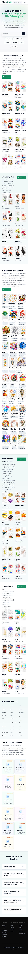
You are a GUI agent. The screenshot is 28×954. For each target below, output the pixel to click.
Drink (11, 709)
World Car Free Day (20, 113)
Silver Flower (14, 338)
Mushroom (14, 46)
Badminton (12, 706)
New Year (4, 691)
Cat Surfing (21, 416)
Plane (3, 729)
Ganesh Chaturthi (6, 167)
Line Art (4, 241)
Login (12, 925)
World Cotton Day (6, 559)
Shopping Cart (5, 732)
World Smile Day (6, 113)
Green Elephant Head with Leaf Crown (4, 321)
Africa (3, 706)
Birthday (17, 622)
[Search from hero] (23, 33)
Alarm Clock (20, 308)
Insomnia (19, 370)
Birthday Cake (13, 355)
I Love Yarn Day (4, 355)
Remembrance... (22, 322)
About (20, 925)
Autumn (4, 674)
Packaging (17, 559)
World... (12, 386)
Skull (11, 732)
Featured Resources (4, 933)
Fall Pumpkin (18, 522)
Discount (4, 709)
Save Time (20, 306)
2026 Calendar (5, 622)
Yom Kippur (5, 94)
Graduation (5, 656)
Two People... (13, 387)
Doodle (4, 258)
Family (20, 709)
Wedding (4, 639)
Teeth (3, 718)
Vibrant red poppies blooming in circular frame (21, 321)
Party (16, 639)
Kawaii (16, 223)
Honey (11, 712)
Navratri (4, 401)
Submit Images (12, 930)
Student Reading (19, 505)
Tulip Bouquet (22, 448)
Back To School (18, 38)
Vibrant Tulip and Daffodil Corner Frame (22, 445)
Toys (20, 720)
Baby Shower (18, 674)
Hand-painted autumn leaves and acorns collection (11, 305)
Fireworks (11, 403)
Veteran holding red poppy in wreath (5, 384)
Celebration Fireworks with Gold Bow (12, 400)
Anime (3, 223)
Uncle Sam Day (18, 167)
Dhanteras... (4, 340)
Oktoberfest (5, 130)
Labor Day (7, 42)
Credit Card (13, 722)
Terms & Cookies (21, 930)
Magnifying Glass (21, 713)
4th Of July (17, 576)
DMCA (20, 927)
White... (20, 403)
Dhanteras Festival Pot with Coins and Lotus (6, 336)
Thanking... (11, 322)
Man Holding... (14, 449)
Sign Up (12, 927)
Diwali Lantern (22, 339)
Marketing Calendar (4, 937)
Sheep (20, 716)
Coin (3, 722)
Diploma (4, 576)
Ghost (21, 42)
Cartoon (17, 206)
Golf (20, 726)
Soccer (20, 732)
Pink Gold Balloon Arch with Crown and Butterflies (14, 430)
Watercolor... (21, 446)
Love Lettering (5, 448)
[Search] (20, 2)
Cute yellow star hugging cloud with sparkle (14, 415)
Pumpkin (15, 42)
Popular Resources (4, 929)
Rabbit (11, 729)
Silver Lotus (14, 340)
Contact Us (22, 933)
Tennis (11, 718)
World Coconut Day (20, 149)
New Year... (11, 401)
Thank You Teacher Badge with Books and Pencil (12, 321)
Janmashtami (5, 149)
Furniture (4, 726)
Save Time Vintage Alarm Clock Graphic (21, 304)
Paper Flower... (22, 433)
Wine (11, 735)
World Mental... (4, 307)
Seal (11, 715)
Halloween (9, 38)
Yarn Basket (21, 387)
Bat (20, 706)
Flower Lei (21, 418)
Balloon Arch (13, 433)
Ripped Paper (22, 729)
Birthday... (4, 416)
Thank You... (11, 324)
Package (4, 505)
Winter (20, 735)
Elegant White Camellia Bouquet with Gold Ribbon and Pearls (22, 400)
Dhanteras (4, 338)
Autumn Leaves (12, 308)
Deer (20, 722)
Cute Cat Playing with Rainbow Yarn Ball (5, 353)
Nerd (3, 522)
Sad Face (21, 355)
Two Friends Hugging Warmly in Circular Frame (13, 385)
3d (2, 206)
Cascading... (21, 401)
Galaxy (11, 726)
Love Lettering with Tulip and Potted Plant (6, 445)
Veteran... (4, 386)
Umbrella (4, 735)
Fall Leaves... (11, 306)
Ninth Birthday (13, 354)
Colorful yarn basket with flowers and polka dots (22, 385)
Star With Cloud (13, 417)
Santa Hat (4, 715)
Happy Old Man (12, 371)
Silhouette (17, 258)
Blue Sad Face (22, 354)
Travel (16, 691)
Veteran (4, 387)
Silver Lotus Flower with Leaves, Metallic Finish (15, 337)
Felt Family (4, 433)
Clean (7, 2)
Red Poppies (21, 324)
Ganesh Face (4, 323)
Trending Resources (4, 925)
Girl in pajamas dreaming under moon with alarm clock (20, 369)
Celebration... (5, 418)
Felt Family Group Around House (5, 429)
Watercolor (18, 241)
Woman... (4, 403)
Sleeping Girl (19, 372)
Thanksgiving (18, 540)
